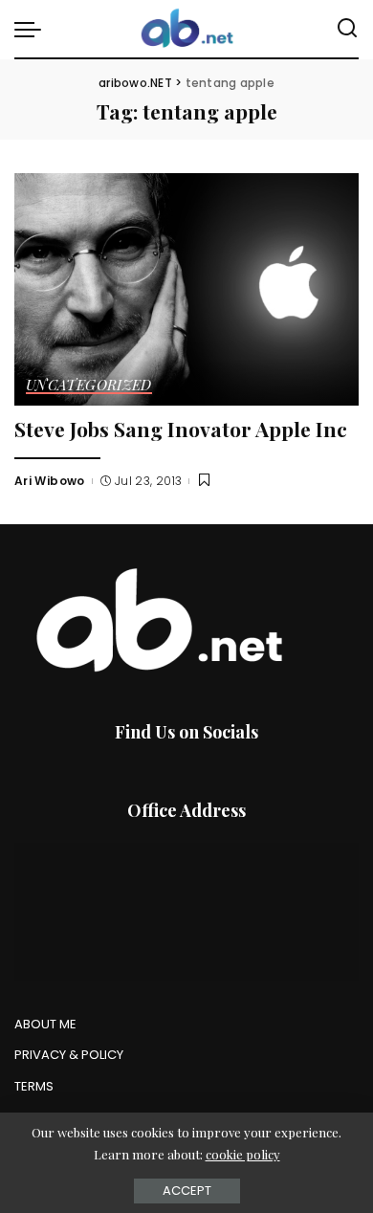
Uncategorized (89, 386)
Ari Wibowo (49, 481)
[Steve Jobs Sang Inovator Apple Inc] (186, 289)
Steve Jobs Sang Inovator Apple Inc (180, 428)
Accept (187, 1190)
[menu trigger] (32, 28)
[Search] (347, 28)
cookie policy (243, 1154)
